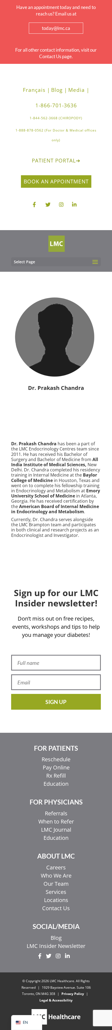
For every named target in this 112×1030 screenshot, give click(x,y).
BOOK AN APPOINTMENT (56, 181)
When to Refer (56, 821)
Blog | (59, 89)
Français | (36, 89)
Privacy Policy (72, 993)
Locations (56, 900)
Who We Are (56, 875)
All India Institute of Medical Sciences (54, 462)
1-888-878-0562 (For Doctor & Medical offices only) (56, 135)
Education (56, 783)
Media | (78, 89)
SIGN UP (56, 702)
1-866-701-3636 (56, 105)
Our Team (56, 883)
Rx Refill (56, 775)
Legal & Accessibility (56, 1000)
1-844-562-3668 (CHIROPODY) (56, 118)
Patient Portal (56, 160)
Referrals (56, 813)
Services (56, 892)
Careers (56, 867)
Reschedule (56, 759)
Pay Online (56, 767)
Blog (56, 937)
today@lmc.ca (56, 28)
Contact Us (56, 908)
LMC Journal (56, 829)
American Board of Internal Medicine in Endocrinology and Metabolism (55, 509)
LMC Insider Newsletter (56, 946)
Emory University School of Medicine (55, 493)
